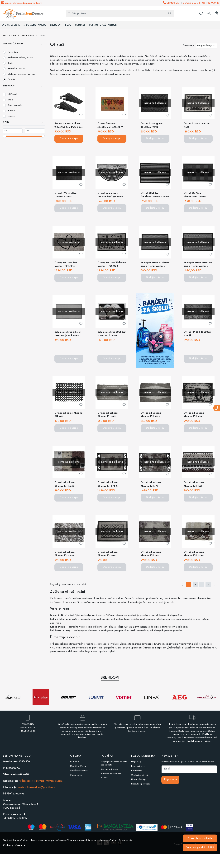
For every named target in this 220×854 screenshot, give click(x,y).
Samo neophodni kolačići (200, 847)
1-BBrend (12, 94)
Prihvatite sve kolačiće (199, 838)
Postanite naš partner (103, 25)
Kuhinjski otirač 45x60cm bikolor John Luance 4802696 (155, 265)
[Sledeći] (214, 584)
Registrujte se (138, 766)
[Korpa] (216, 13)
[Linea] (152, 703)
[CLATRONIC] (13, 703)
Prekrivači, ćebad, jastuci (20, 57)
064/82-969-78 (191, 3)
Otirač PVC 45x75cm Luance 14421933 (65, 195)
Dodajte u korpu (69, 138)
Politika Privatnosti (79, 771)
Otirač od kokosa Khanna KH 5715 (151, 484)
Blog (68, 25)
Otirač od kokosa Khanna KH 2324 (151, 415)
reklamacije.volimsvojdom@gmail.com (40, 781)
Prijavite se (170, 780)
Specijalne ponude (35, 25)
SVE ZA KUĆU (9, 36)
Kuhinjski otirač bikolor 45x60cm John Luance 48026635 (67, 334)
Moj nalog (136, 762)
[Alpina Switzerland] (41, 703)
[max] (35, 130)
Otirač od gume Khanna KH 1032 (68, 415)
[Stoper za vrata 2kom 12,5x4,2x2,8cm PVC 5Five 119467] (69, 103)
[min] (13, 130)
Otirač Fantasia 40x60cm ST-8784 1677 (110, 125)
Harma (11, 111)
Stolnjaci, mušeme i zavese (21, 74)
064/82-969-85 (210, 3)
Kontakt (80, 25)
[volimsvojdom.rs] (21, 13)
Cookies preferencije (14, 845)
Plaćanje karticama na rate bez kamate (114, 763)
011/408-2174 (174, 3)
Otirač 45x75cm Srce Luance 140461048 (65, 264)
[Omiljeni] (201, 13)
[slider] (4, 136)
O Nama (74, 762)
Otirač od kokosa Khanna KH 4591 (194, 484)
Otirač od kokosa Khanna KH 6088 (64, 484)
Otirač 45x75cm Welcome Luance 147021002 (111, 264)
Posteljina (13, 52)
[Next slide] (212, 697)
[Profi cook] (207, 703)
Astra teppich (15, 105)
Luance (11, 116)
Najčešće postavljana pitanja (111, 775)
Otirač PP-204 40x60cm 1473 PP (197, 334)
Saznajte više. (126, 840)
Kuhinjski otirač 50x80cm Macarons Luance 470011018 (111, 334)
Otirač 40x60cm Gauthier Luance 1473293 (155, 195)
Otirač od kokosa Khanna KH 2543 (107, 554)
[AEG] (179, 703)
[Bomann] (96, 703)
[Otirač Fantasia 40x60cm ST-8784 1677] (112, 103)
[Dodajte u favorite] (81, 115)
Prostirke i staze (16, 68)
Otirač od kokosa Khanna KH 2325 (107, 415)
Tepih (10, 63)
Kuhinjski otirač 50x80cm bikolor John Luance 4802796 (198, 265)
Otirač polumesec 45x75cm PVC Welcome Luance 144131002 (110, 195)
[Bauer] (68, 703)
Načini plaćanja (138, 780)
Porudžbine (136, 771)
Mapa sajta (76, 775)
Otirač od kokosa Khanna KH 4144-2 (194, 554)
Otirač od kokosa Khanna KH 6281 (194, 415)
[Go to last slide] (8, 697)
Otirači (11, 79)
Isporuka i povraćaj (140, 784)
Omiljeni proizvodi (139, 775)
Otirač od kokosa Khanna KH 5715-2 (107, 484)
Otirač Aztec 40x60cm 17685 (197, 125)
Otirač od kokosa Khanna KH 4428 (64, 554)
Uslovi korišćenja (78, 766)
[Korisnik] (208, 13)
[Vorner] (124, 703)
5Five (10, 100)
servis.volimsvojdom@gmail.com (23, 3)
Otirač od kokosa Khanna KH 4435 (151, 554)
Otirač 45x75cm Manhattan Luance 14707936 (195, 195)
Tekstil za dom (27, 36)
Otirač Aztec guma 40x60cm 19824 (152, 125)
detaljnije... (82, 738)
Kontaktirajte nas (109, 769)
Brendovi (55, 25)
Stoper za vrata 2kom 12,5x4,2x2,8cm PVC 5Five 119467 (68, 126)
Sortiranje (188, 45)
